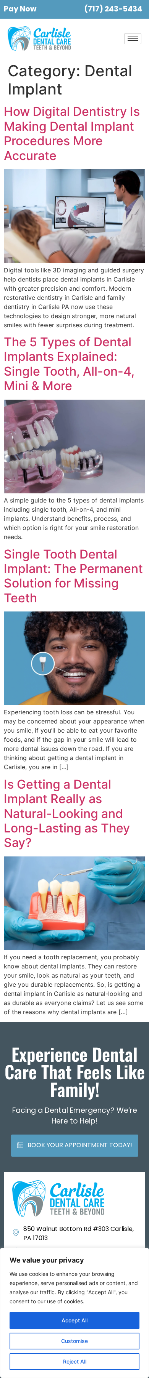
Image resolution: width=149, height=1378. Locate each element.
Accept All (74, 1320)
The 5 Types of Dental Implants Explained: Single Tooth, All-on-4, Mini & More (69, 363)
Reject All (74, 1361)
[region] (74, 1313)
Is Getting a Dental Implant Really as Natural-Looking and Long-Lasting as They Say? (67, 813)
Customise (74, 1341)
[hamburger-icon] (132, 38)
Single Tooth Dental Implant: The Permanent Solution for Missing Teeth (73, 576)
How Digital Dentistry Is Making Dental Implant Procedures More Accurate (72, 133)
